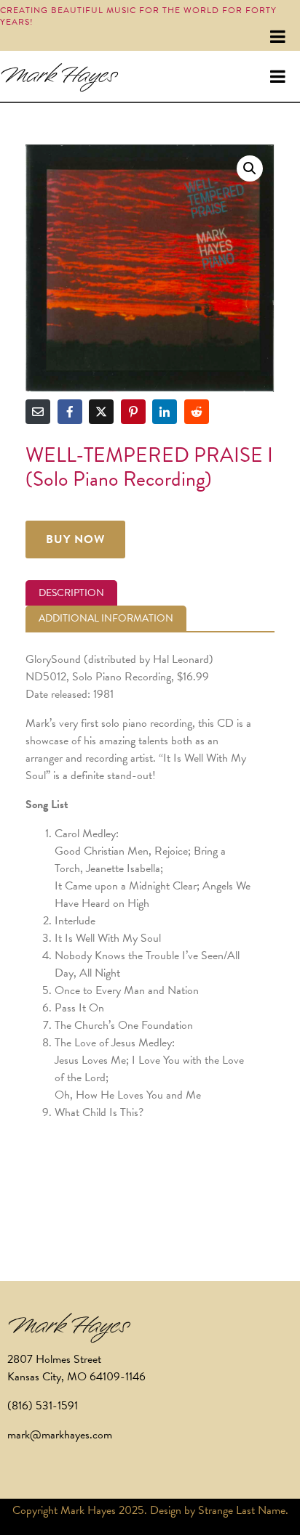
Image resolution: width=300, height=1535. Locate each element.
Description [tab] (71, 592)
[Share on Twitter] (101, 411)
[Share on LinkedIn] (164, 411)
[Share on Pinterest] (133, 411)
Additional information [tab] (106, 618)
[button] (250, 168)
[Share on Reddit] (196, 411)
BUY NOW (75, 539)
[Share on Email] (37, 411)
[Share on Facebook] (70, 411)
